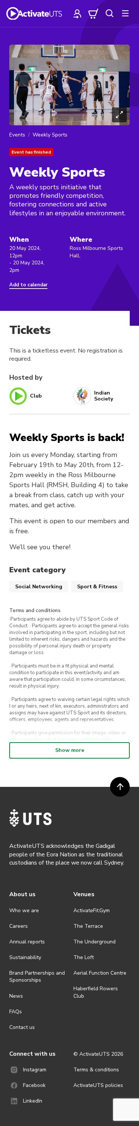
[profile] (77, 13)
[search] (109, 13)
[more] (125, 13)
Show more (69, 750)
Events (17, 134)
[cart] (93, 13)
